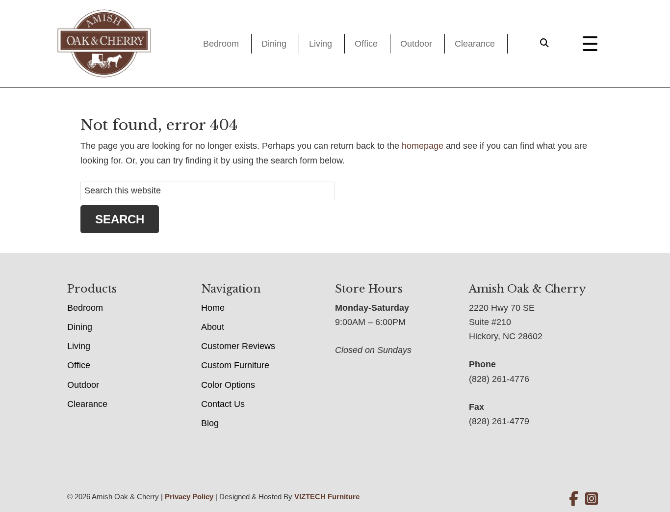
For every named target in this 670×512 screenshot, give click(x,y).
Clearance (475, 44)
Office (366, 44)
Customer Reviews (238, 346)
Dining (273, 44)
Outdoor (416, 44)
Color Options (228, 385)
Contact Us (223, 404)
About (212, 327)
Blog (210, 423)
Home (213, 308)
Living (320, 44)
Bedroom (221, 44)
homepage (422, 146)
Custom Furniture (235, 365)
